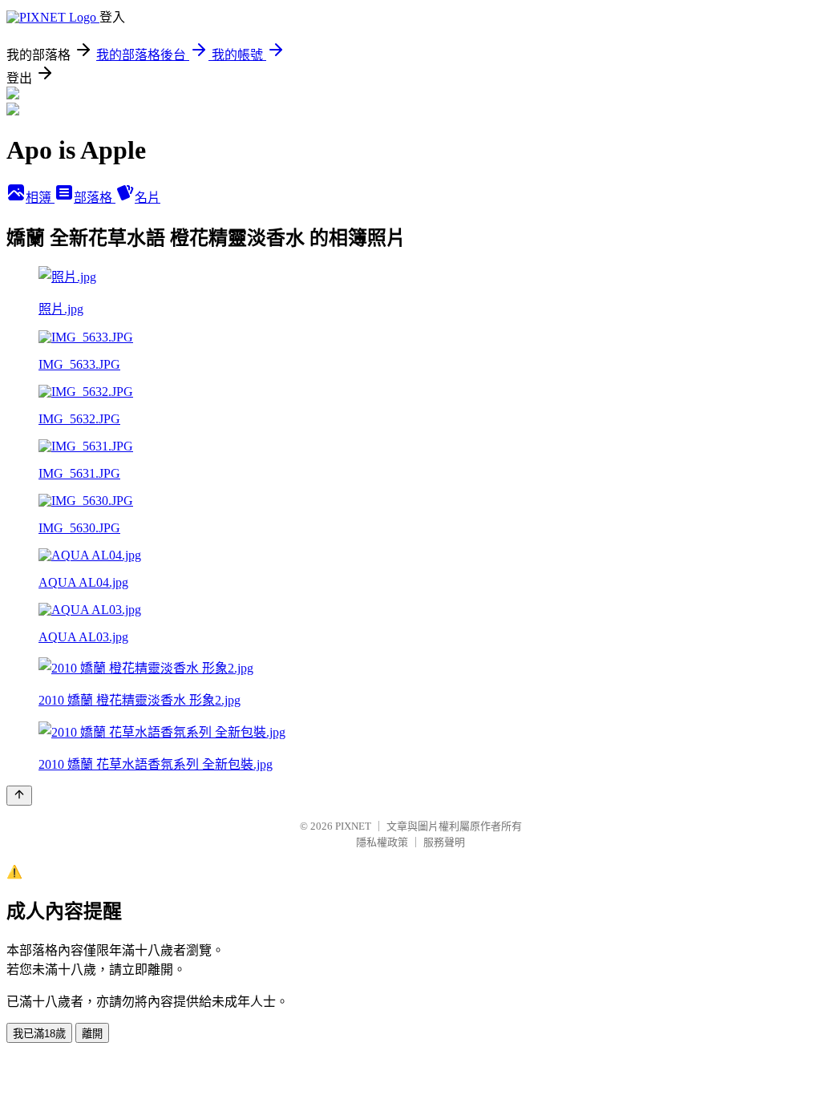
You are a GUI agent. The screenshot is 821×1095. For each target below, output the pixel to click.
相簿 (40, 197)
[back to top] (19, 796)
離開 (92, 1034)
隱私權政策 (382, 842)
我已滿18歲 (39, 1034)
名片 (147, 197)
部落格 (94, 197)
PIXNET (353, 826)
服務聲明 (444, 842)
